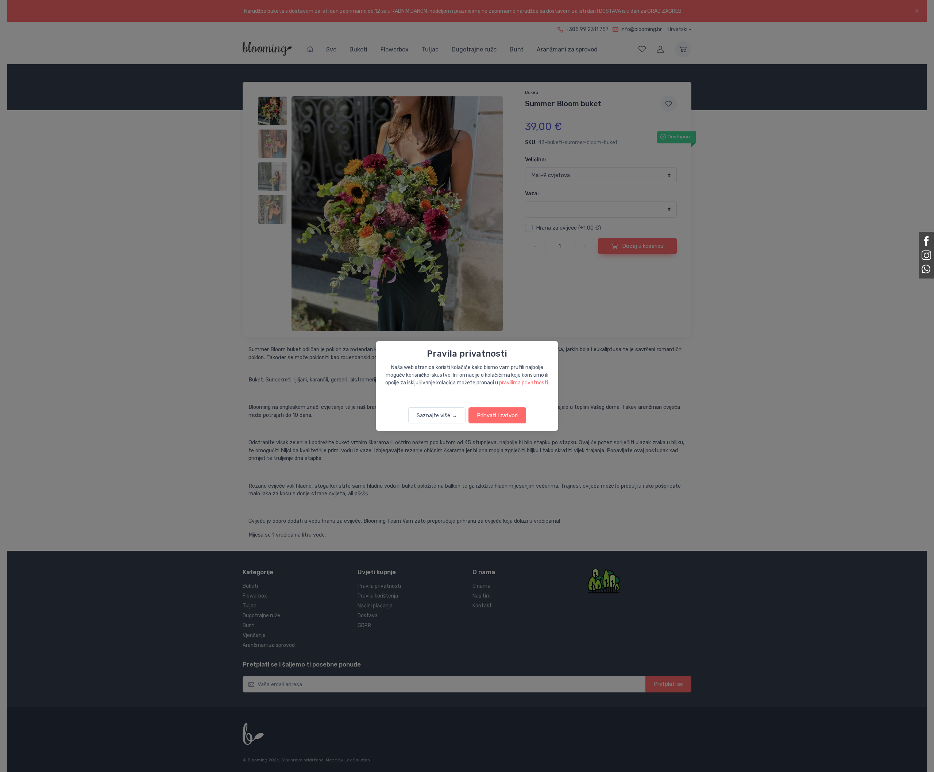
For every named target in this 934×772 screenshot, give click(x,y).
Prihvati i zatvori (497, 415)
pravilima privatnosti (523, 383)
